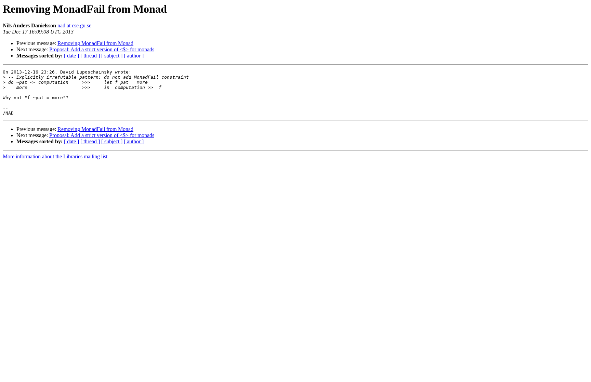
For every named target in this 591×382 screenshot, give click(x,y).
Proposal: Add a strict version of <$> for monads (101, 49)
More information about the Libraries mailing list (55, 156)
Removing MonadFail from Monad (95, 43)
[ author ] (134, 55)
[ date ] (71, 55)
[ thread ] (90, 55)
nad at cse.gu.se (74, 25)
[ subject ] (111, 55)
